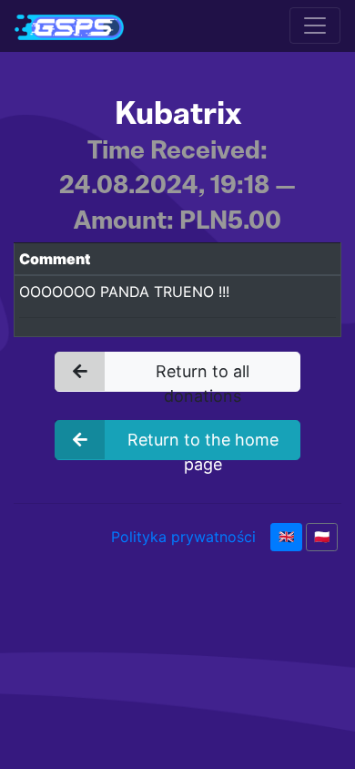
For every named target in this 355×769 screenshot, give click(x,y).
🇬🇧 (286, 536)
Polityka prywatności (183, 537)
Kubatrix (178, 113)
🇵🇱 (322, 536)
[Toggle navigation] (314, 25)
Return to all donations (202, 377)
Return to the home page (203, 445)
